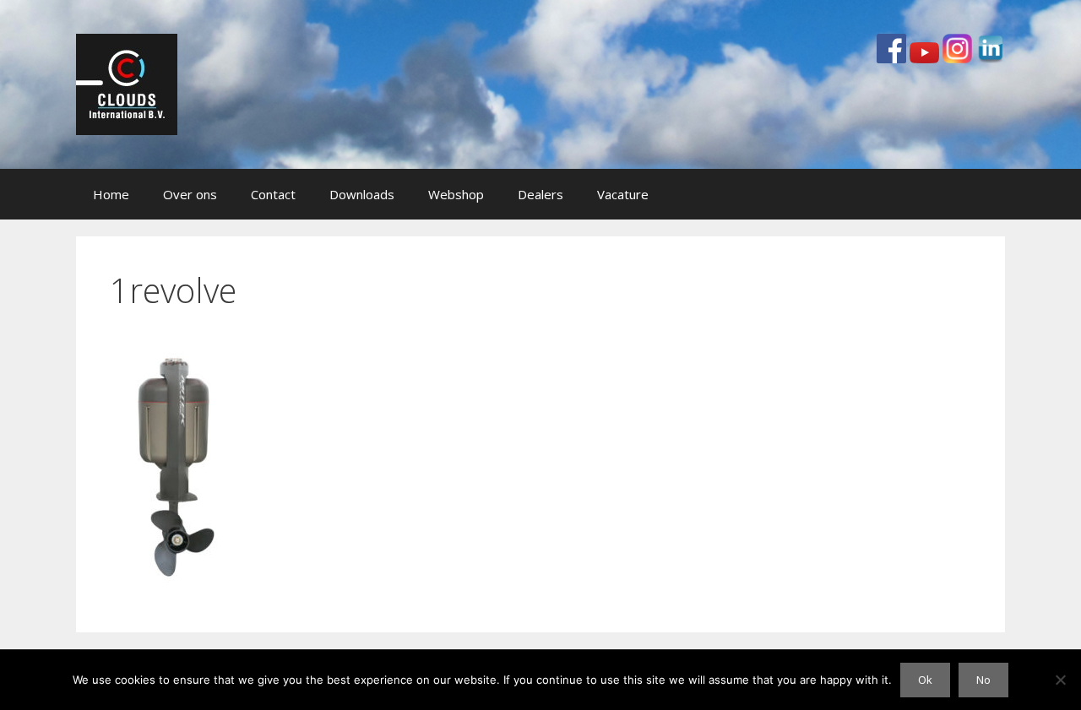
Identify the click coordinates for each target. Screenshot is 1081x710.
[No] (1059, 679)
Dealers (540, 194)
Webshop (456, 194)
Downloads (361, 194)
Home (111, 194)
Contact (273, 194)
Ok (925, 679)
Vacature (623, 194)
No (983, 679)
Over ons (190, 194)
